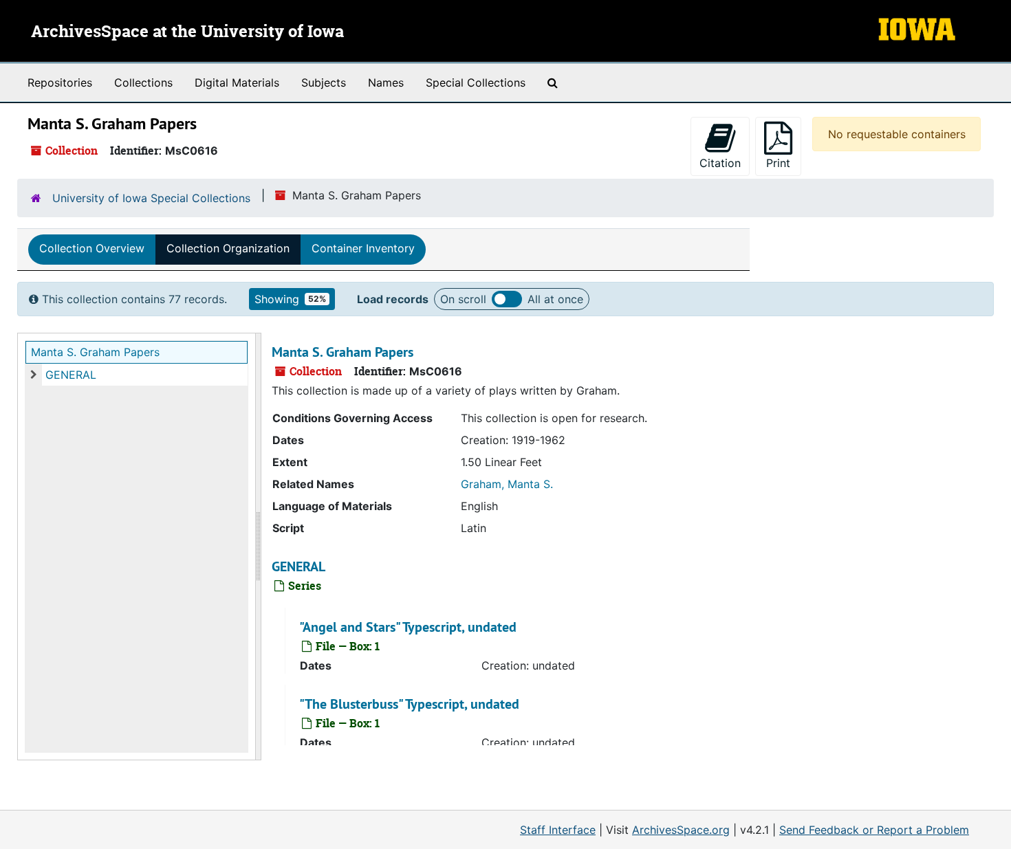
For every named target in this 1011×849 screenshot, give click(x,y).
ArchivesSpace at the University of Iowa (187, 32)
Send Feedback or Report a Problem (874, 830)
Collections (143, 82)
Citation (720, 163)
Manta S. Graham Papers (95, 352)
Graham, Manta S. (507, 484)
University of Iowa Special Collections (151, 198)
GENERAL (70, 375)
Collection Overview (91, 248)
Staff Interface (558, 830)
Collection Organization (228, 248)
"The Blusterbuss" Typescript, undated (409, 704)
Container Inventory (363, 248)
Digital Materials (237, 82)
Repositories (60, 82)
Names (386, 82)
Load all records (507, 299)
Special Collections (475, 82)
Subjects (323, 82)
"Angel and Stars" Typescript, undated (408, 627)
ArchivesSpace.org (681, 830)
